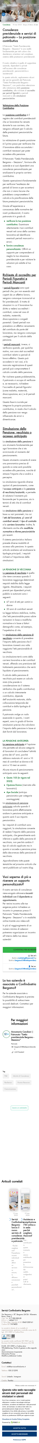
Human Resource (24, 1082)
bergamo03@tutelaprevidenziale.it (25, 1048)
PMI (6, 1076)
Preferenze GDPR (19, 1440)
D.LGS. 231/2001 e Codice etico (14, 1346)
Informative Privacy (8, 1354)
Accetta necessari (19, 1434)
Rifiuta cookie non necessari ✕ (25, 1385)
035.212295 (13, 1370)
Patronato (14, 1044)
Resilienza (8, 1082)
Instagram (17, 1377)
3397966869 (19, 1052)
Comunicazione (10, 1089)
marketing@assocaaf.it (26, 958)
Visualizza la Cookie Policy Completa (15, 1419)
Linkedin (10, 1377)
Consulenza (6, 24)
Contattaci (6, 1363)
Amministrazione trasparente (12, 1352)
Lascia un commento (19, 1108)
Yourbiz (10, 1380)
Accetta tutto (19, 1428)
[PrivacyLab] (15, 1422)
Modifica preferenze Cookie (12, 1356)
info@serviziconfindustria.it (16, 1367)
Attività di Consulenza (21, 1076)
